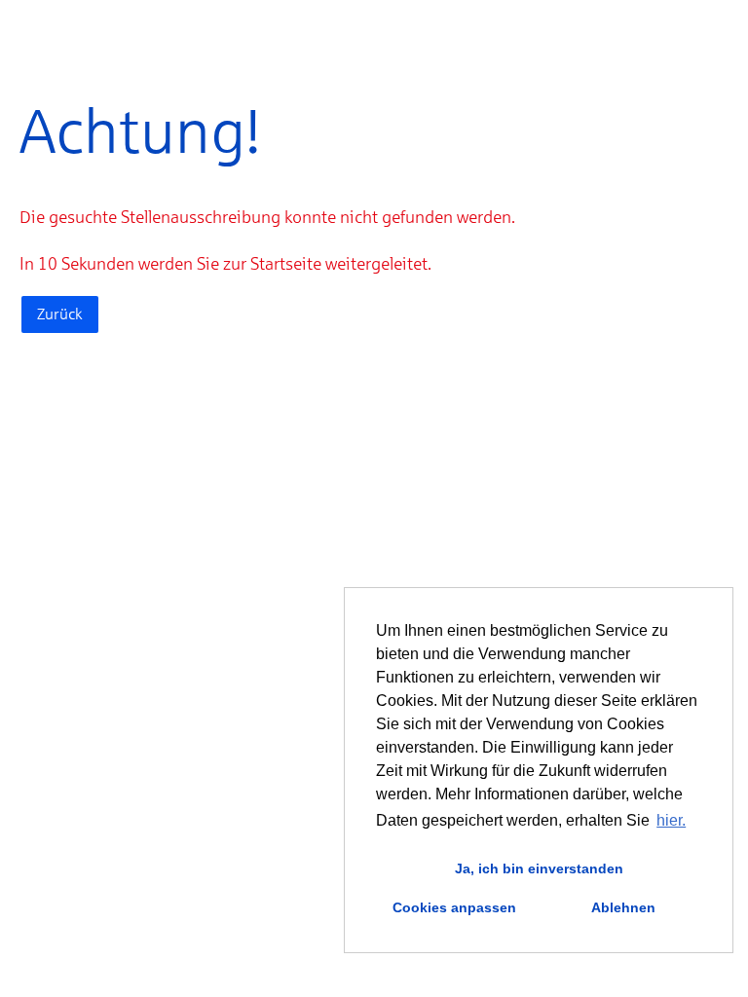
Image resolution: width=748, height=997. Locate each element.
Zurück (60, 314)
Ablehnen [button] (623, 907)
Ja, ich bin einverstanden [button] (539, 868)
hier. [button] (671, 820)
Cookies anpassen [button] (454, 907)
